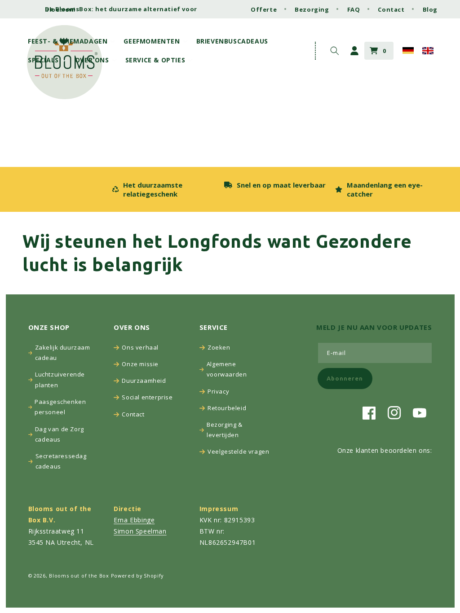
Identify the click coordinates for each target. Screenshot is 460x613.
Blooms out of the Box (79, 575)
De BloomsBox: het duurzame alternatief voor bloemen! (121, 9)
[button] (70, 41)
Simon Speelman (140, 531)
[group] (163, 189)
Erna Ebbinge (134, 520)
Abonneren (345, 378)
